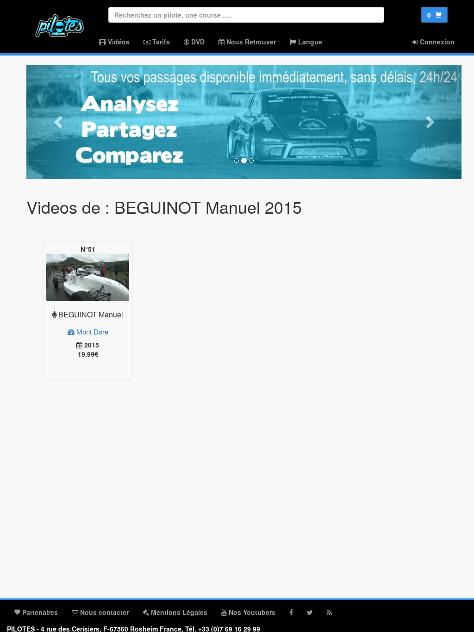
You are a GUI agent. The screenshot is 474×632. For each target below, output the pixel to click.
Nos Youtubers (251, 612)
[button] (59, 122)
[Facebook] (291, 612)
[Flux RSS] (329, 612)
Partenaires (39, 612)
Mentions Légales (178, 612)
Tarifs (160, 41)
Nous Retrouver (250, 41)
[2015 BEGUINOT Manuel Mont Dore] (88, 277)
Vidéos (118, 41)
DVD (197, 41)
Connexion (436, 41)
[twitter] (310, 612)
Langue (309, 41)
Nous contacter (103, 612)
